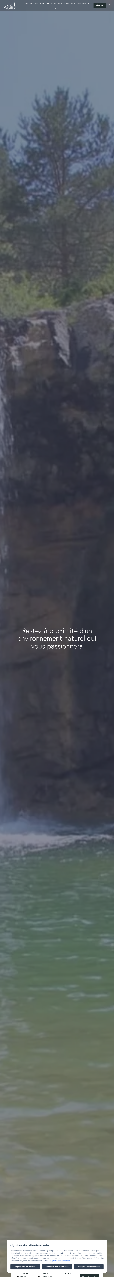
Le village (56, 4)
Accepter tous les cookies (89, 1266)
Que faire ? (69, 4)
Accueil (29, 4)
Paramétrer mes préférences (57, 1266)
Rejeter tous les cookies (25, 1266)
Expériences (83, 4)
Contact (57, 9)
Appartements (42, 4)
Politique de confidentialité (58, 1261)
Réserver (100, 5)
